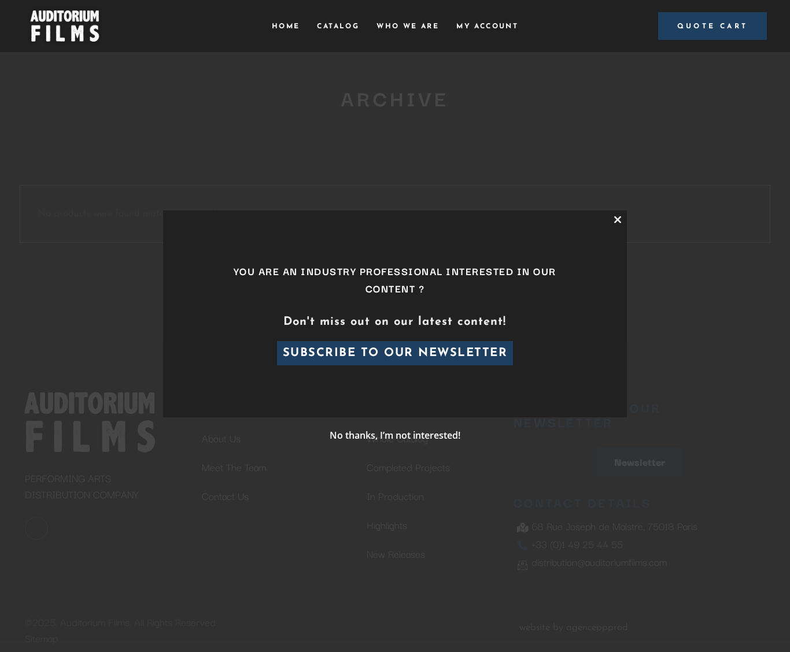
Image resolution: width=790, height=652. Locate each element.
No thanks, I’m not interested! (395, 435)
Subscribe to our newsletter (395, 353)
